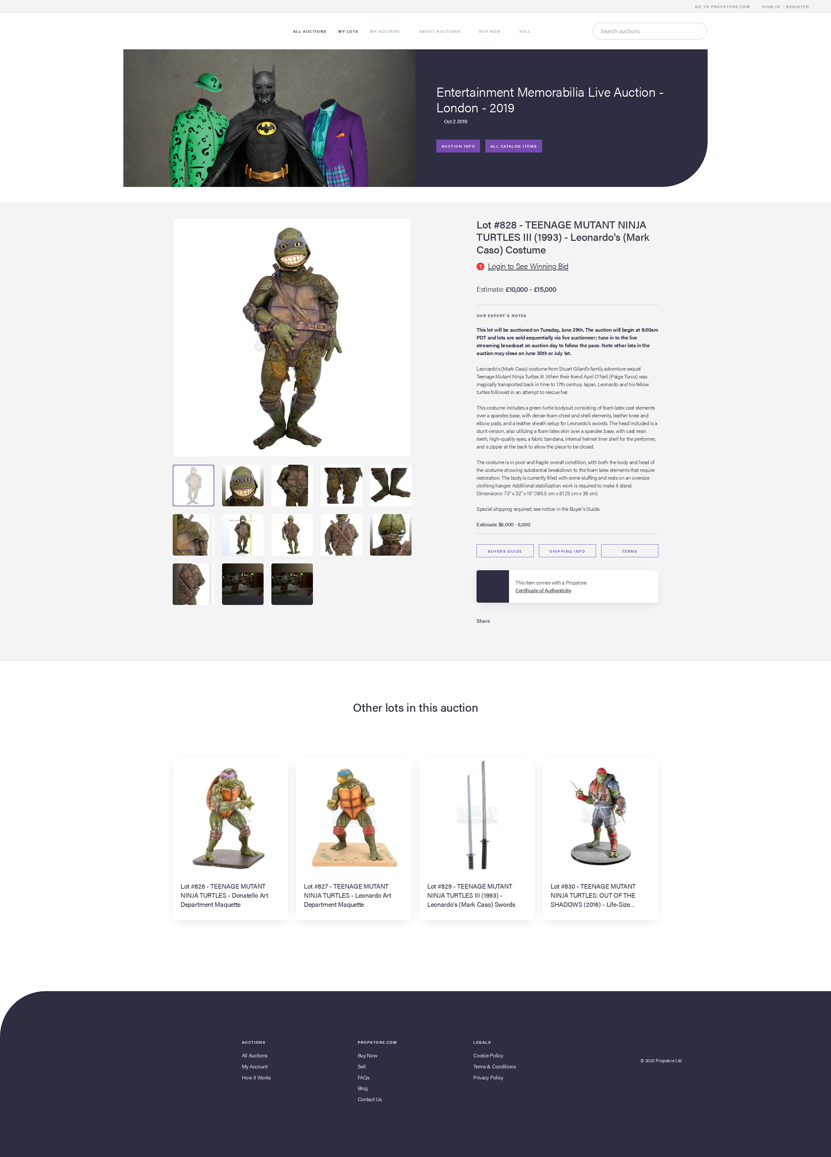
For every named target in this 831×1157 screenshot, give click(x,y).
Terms (630, 551)
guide (505, 551)
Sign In (771, 6)
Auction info (458, 146)
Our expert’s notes (502, 315)
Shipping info (567, 551)
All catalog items (513, 146)
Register (797, 6)
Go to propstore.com (723, 6)
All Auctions (254, 1055)
